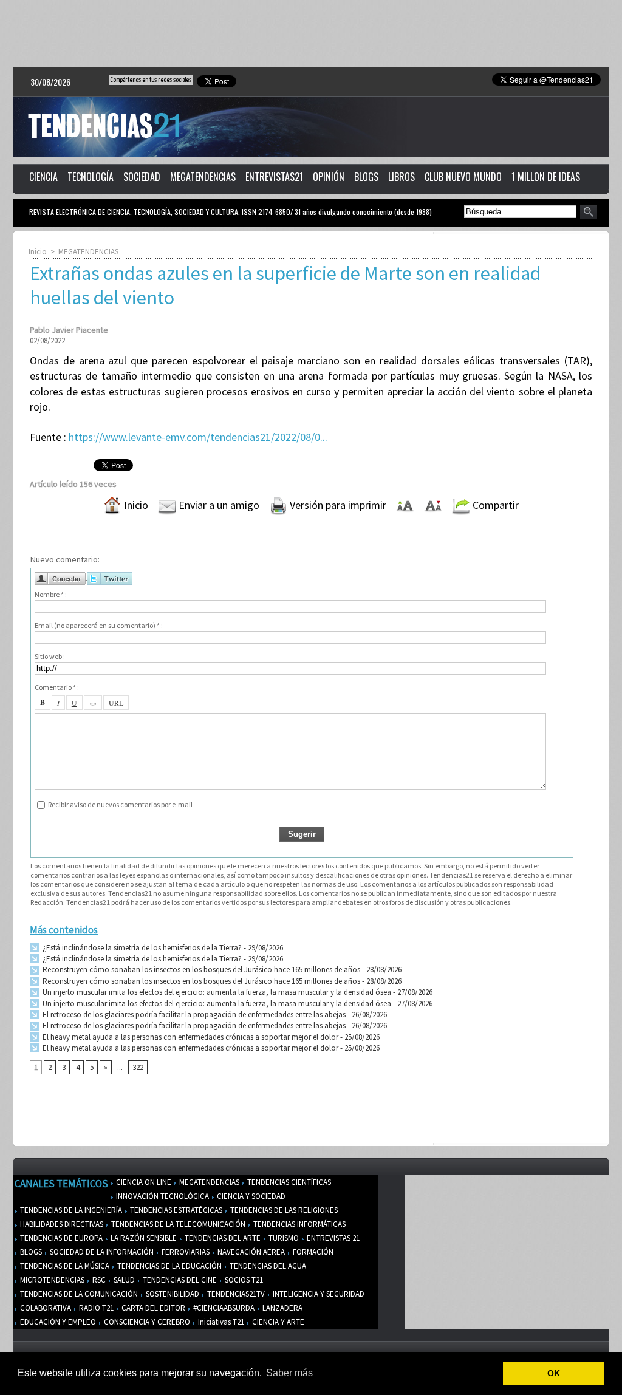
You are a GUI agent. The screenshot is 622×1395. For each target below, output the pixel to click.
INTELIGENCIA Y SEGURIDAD (317, 1294)
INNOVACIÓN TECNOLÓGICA (161, 1196)
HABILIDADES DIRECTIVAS (60, 1224)
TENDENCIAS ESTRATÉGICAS (175, 1210)
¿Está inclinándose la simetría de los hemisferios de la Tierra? (141, 948)
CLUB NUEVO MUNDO (463, 176)
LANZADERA (281, 1308)
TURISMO (283, 1238)
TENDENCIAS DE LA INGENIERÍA (70, 1210)
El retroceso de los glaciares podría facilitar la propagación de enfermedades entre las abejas (193, 1014)
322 (137, 1067)
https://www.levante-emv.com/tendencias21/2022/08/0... (198, 437)
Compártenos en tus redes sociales (150, 80)
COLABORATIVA (44, 1308)
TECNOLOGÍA (90, 176)
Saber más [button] (289, 1373)
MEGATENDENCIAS (203, 176)
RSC (98, 1280)
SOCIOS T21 (243, 1280)
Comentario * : (57, 687)
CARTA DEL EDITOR (152, 1308)
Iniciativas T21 (220, 1322)
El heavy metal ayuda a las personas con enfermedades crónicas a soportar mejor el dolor (189, 1037)
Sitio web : (50, 656)
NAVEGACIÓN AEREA (250, 1252)
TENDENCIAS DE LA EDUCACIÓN (168, 1266)
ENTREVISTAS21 (274, 176)
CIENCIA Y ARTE (277, 1322)
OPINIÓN (328, 176)
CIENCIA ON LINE (142, 1182)
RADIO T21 (95, 1308)
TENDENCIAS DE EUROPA (60, 1238)
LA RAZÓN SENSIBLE (143, 1238)
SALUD (123, 1280)
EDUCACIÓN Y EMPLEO (57, 1322)
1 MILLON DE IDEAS (545, 176)
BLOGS (366, 176)
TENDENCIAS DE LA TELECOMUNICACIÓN (177, 1224)
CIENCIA (43, 176)
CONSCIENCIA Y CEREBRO (146, 1322)
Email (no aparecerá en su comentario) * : (99, 625)
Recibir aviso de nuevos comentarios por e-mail (120, 804)
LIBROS (401, 176)
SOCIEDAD (141, 176)
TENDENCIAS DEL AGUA (267, 1266)
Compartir (494, 505)
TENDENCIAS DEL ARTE (222, 1238)
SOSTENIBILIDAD (171, 1294)
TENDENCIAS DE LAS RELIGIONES (283, 1210)
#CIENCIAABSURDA (223, 1308)
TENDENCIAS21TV (235, 1294)
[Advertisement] (311, 33)
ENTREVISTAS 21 (332, 1238)
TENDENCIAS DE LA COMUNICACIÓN (78, 1294)
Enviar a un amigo (217, 505)
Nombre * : (51, 594)
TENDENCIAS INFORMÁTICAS (298, 1224)
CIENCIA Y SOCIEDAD (250, 1196)
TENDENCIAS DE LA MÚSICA (63, 1266)
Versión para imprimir (336, 505)
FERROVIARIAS (185, 1252)
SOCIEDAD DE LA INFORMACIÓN (101, 1252)
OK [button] (553, 1373)
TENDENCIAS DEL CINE (179, 1280)
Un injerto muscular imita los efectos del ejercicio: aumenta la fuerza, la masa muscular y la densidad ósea (216, 992)
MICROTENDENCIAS (51, 1280)
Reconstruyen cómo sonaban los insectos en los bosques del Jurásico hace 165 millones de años (200, 969)
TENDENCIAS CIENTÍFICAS (288, 1182)
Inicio (38, 252)
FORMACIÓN (312, 1252)
